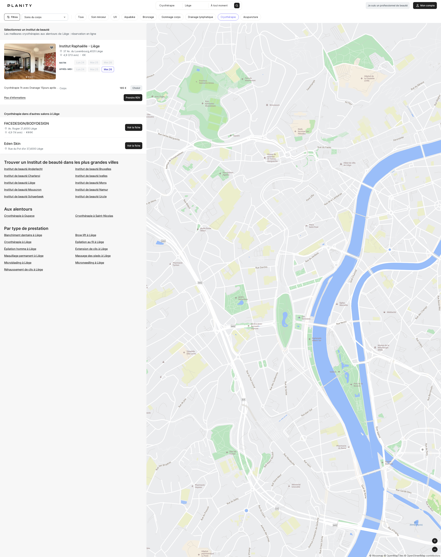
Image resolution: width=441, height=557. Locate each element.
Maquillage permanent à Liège (23, 255)
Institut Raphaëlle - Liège (79, 46)
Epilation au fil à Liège (89, 242)
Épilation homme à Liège (20, 249)
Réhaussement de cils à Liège (23, 269)
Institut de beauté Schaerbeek (24, 196)
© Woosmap (376, 555)
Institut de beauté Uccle (91, 196)
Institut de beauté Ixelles (91, 176)
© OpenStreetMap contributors (422, 555)
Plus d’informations (15, 97)
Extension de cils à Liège (91, 249)
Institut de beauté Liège (19, 182)
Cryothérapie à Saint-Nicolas (94, 215)
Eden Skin (12, 144)
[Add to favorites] (52, 48)
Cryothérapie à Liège (17, 242)
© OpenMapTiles (393, 555)
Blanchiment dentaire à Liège (23, 235)
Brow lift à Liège (85, 235)
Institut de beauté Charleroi (22, 176)
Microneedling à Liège (89, 262)
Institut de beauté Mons (91, 182)
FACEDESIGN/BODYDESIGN (26, 123)
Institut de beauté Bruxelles (93, 169)
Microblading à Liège (17, 262)
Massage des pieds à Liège (93, 255)
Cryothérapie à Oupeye (19, 215)
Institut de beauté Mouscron (23, 189)
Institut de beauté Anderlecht (23, 169)
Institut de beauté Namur (91, 189)
